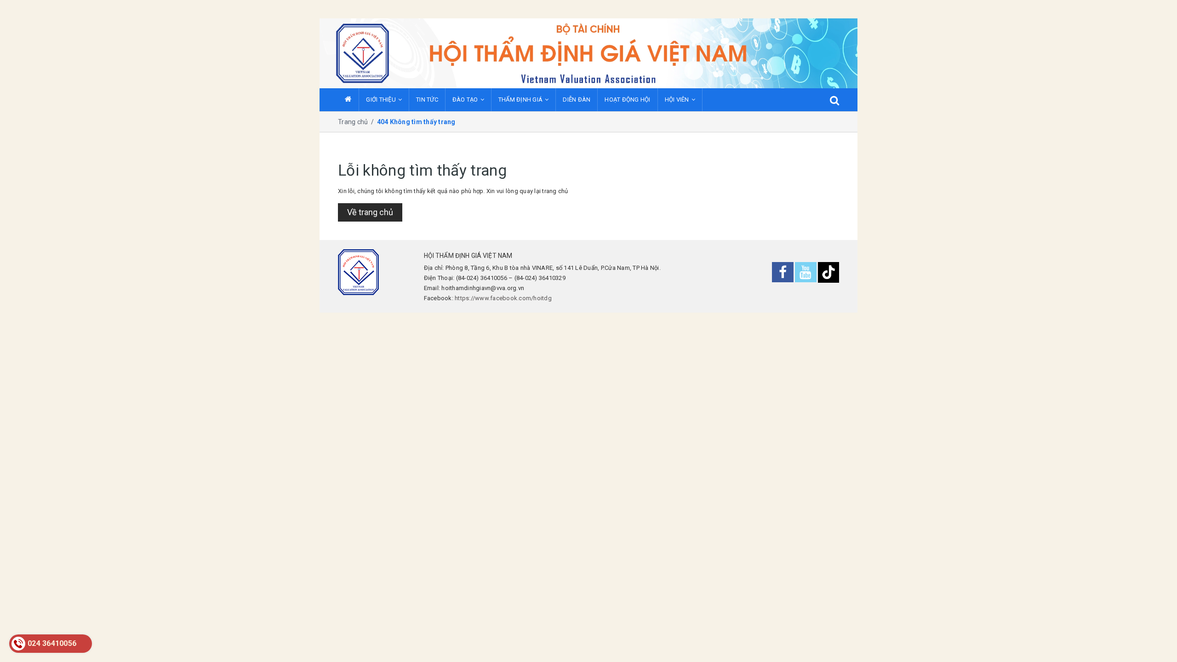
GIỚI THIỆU (381, 99)
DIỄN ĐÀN (576, 99)
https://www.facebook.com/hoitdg (503, 298)
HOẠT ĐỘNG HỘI (627, 99)
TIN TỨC (427, 99)
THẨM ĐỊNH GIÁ (520, 99)
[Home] (348, 99)
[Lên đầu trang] (1156, 641)
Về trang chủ (370, 212)
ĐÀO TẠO (465, 99)
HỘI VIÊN (677, 99)
